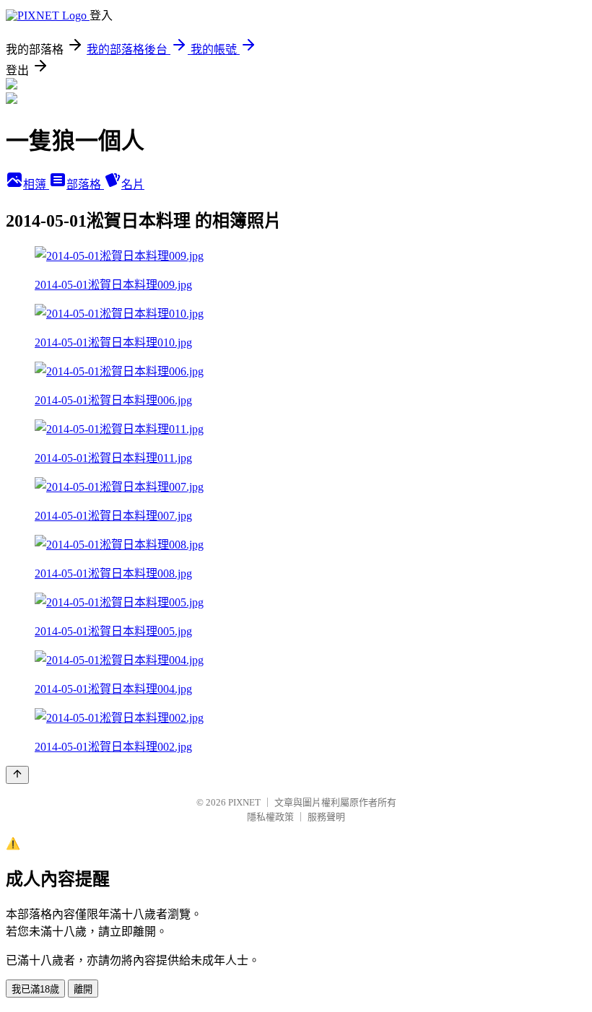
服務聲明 (326, 816)
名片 (132, 184)
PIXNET (244, 802)
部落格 (85, 184)
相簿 (36, 184)
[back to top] (17, 775)
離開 (83, 989)
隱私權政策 (270, 816)
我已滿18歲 (35, 989)
